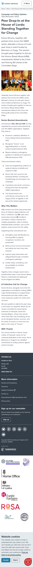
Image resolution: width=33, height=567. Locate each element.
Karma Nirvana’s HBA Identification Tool (14, 397)
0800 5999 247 (6, 371)
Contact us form (6, 360)
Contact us (4, 394)
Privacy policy (5, 401)
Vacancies (4, 386)
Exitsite (28, 562)
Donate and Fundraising (9, 383)
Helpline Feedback (8, 390)
